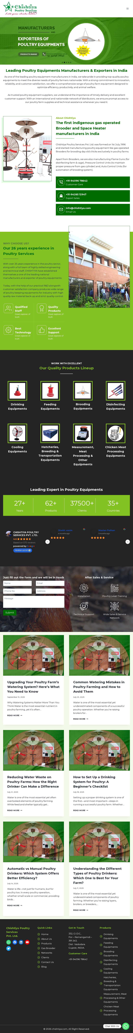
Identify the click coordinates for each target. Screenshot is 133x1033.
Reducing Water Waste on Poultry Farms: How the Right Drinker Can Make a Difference (33, 781)
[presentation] (33, 655)
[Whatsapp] (125, 1026)
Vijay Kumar (110, 530)
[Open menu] (127, 9)
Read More (14, 715)
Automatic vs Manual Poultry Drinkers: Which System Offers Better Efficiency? (33, 873)
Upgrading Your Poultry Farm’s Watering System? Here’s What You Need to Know (33, 686)
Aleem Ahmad (71, 530)
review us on (21, 550)
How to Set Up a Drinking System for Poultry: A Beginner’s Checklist (94, 781)
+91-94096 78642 (78, 959)
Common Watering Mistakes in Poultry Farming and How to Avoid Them (99, 686)
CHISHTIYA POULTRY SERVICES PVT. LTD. (26, 534)
